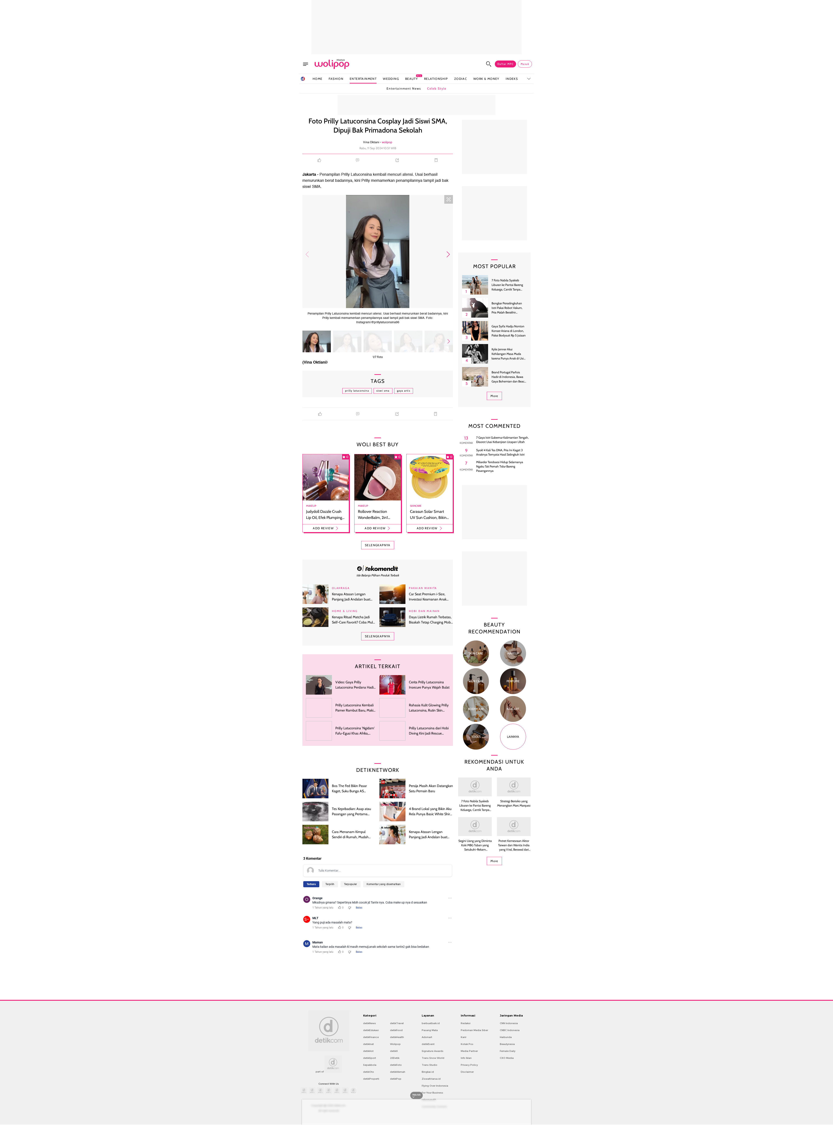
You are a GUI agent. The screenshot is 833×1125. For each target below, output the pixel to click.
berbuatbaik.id (431, 1023)
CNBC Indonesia (510, 1030)
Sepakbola (369, 1064)
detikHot (368, 1051)
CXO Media (507, 1057)
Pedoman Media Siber (474, 1030)
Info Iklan (466, 1057)
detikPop (395, 1078)
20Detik (394, 1057)
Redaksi (466, 1023)
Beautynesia (507, 1044)
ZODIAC (460, 79)
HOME (318, 79)
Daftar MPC (505, 64)
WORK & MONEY (486, 79)
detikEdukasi (371, 1030)
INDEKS (512, 79)
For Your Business (432, 1092)
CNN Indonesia (509, 1023)
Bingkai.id (428, 1071)
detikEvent (428, 1044)
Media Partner (469, 1051)
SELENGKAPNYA (377, 545)
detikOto (368, 1071)
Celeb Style (436, 88)
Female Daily (507, 1051)
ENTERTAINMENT (363, 79)
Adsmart (427, 1037)
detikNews (369, 1023)
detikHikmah (397, 1071)
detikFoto (396, 1064)
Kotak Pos (467, 1044)
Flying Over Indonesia (435, 1085)
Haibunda (506, 1037)
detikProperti (371, 1078)
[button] (448, 254)
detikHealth (397, 1037)
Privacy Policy (469, 1064)
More (494, 396)
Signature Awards (432, 1051)
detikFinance (371, 1037)
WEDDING (391, 79)
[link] (377, 568)
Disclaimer (467, 1071)
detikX (394, 1051)
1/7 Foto (378, 357)
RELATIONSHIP (436, 79)
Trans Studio (429, 1064)
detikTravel (397, 1023)
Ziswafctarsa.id (431, 1078)
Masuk (525, 64)
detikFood (396, 1030)
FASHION (336, 79)
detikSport (369, 1057)
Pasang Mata (430, 1030)
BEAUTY (411, 79)
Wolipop (395, 1044)
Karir (463, 1037)
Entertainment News (404, 88)
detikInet (368, 1044)
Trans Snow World (433, 1057)
